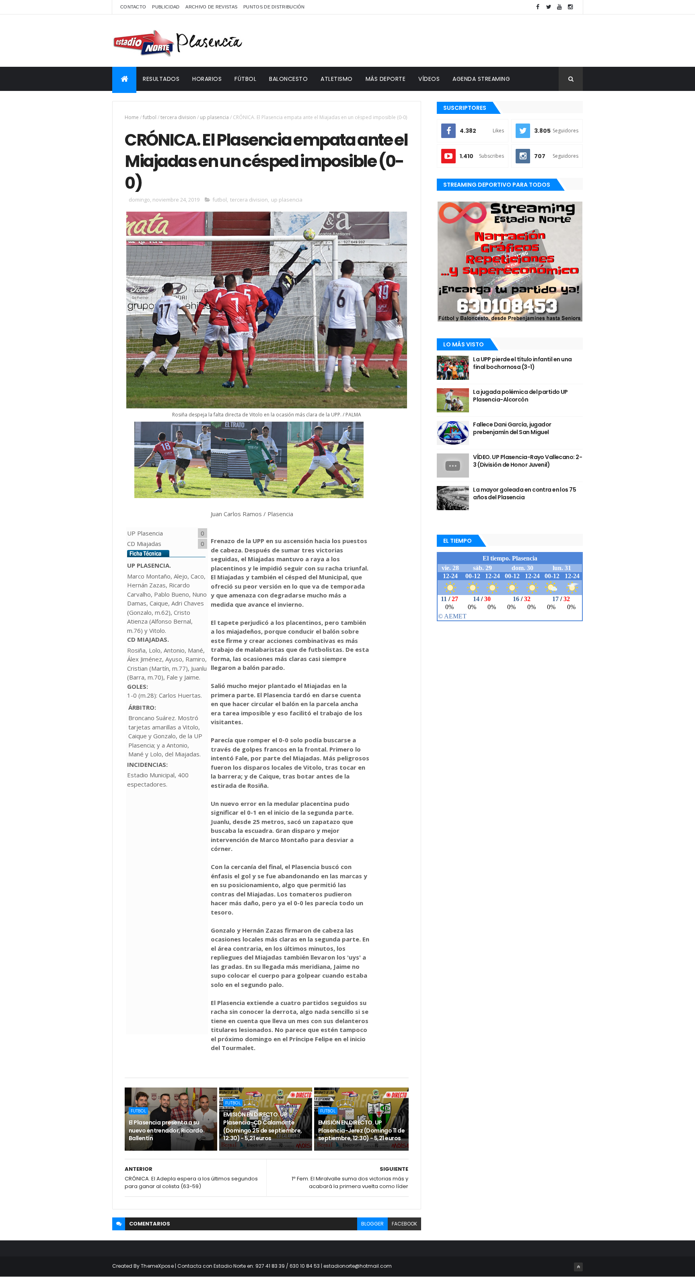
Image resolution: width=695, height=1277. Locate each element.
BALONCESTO (288, 79)
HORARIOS (207, 79)
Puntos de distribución (274, 6)
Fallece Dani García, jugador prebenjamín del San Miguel (512, 428)
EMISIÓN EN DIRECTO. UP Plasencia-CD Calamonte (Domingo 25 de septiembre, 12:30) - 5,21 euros (262, 1126)
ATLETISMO (337, 79)
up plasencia (214, 117)
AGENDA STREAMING (481, 79)
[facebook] (537, 7)
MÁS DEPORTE (386, 79)
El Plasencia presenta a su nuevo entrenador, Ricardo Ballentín (166, 1130)
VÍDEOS (429, 79)
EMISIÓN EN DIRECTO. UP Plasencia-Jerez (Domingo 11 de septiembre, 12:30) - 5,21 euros (361, 1130)
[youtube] (559, 7)
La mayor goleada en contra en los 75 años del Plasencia (524, 494)
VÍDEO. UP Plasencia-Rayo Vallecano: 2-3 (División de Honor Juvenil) (527, 461)
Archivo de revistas (211, 6)
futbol (149, 117)
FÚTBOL (245, 79)
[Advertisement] (436, 41)
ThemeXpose (157, 1266)
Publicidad (165, 6)
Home (132, 117)
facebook (404, 1223)
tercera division (178, 117)
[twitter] (548, 7)
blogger (372, 1223)
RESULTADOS (161, 79)
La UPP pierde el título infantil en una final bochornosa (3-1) (522, 363)
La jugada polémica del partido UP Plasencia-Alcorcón (520, 396)
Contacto (133, 6)
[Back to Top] (578, 1267)
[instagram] (570, 7)
